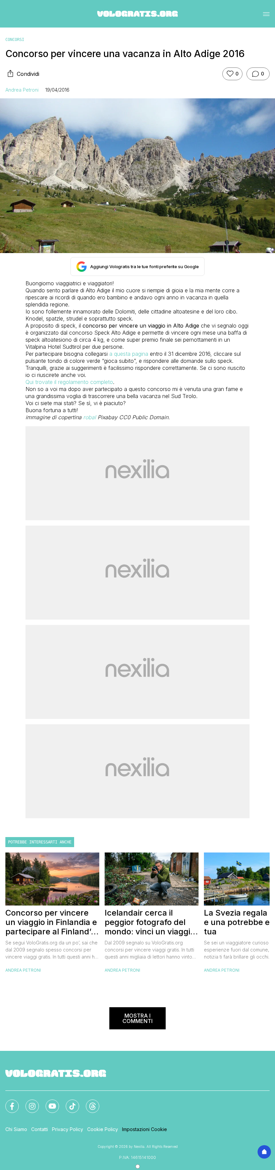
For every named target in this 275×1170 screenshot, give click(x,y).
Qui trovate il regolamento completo (69, 382)
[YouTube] (48, 1102)
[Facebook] (8, 1102)
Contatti (39, 1129)
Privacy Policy (67, 1129)
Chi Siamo (16, 1129)
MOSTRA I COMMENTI (137, 1018)
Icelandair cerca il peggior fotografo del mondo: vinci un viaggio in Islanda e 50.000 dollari (150, 922)
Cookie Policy (102, 1129)
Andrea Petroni (22, 90)
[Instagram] (28, 1102)
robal (89, 417)
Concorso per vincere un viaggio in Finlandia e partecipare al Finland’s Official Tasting (51, 922)
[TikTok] (68, 1102)
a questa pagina (128, 353)
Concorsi (14, 39)
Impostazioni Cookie (144, 1129)
